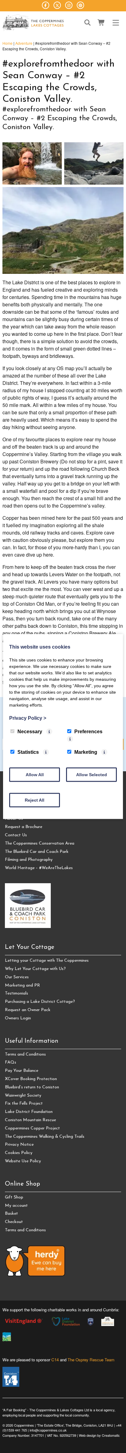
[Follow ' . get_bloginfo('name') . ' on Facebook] (45, 5)
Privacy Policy (27, 718)
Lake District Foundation (29, 1112)
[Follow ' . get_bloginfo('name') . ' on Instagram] (69, 5)
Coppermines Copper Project (32, 1128)
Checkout (14, 1222)
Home (7, 43)
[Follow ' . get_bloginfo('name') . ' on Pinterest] (80, 5)
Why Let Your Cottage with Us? (35, 969)
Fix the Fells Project (24, 1103)
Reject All (34, 800)
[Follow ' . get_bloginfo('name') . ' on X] (57, 5)
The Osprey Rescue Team (91, 1360)
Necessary (29, 731)
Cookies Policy (18, 1153)
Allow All (35, 774)
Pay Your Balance (21, 1070)
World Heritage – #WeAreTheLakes (39, 868)
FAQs (10, 1062)
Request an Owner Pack (27, 1010)
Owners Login (18, 1018)
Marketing (85, 752)
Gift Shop (14, 1197)
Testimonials (16, 993)
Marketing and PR (22, 985)
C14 (55, 1360)
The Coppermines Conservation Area (39, 843)
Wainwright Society (23, 1095)
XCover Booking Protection (31, 1079)
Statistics (28, 752)
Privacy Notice (19, 1144)
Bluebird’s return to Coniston (32, 1087)
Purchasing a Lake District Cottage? (40, 1001)
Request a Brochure (23, 827)
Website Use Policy (23, 1161)
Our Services (17, 977)
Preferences (88, 731)
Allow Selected (91, 774)
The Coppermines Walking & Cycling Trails (44, 1136)
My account (16, 1205)
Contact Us (16, 835)
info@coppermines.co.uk (48, 1430)
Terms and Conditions (25, 1054)
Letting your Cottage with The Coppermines (47, 960)
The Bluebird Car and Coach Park (37, 851)
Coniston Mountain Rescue (30, 1120)
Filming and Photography (29, 859)
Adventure (23, 43)
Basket (11, 1213)
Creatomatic (111, 1435)
